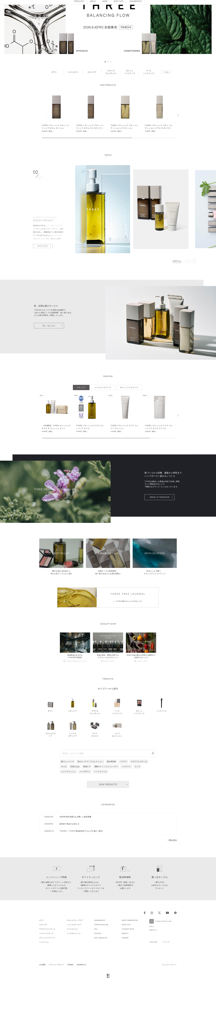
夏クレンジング (67, 802)
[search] (153, 794)
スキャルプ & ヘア (50, 775)
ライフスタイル (94, 775)
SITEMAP (125, 978)
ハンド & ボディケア (72, 775)
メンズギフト (85, 812)
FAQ (95, 969)
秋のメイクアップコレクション (90, 802)
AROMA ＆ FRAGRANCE (160, 537)
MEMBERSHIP (99, 961)
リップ (137, 807)
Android (152, 970)
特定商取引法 (81, 1005)
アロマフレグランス (139, 802)
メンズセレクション (117, 775)
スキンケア (72, 751)
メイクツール (161, 751)
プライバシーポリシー (56, 1005)
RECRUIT (125, 974)
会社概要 (42, 1005)
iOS (150, 967)
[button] (105, 102)
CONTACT (98, 974)
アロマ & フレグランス (95, 752)
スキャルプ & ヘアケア (75, 961)
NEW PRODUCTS (108, 824)
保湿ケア (86, 807)
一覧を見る (172, 880)
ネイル (64, 807)
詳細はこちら (57, 932)
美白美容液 (111, 802)
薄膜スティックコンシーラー (106, 807)
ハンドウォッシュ (68, 812)
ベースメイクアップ (117, 752)
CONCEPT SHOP (128, 969)
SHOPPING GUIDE (101, 965)
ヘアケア (123, 802)
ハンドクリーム (100, 812)
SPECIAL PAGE (42, 286)
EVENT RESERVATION (130, 961)
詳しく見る (56, 152)
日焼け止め (75, 807)
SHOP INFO (126, 965)
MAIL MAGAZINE (100, 978)
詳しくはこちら (49, 366)
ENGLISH (166, 982)
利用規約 (70, 1005)
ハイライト (126, 807)
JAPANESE (153, 982)
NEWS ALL (177, 301)
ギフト (50, 751)
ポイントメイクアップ (139, 752)
